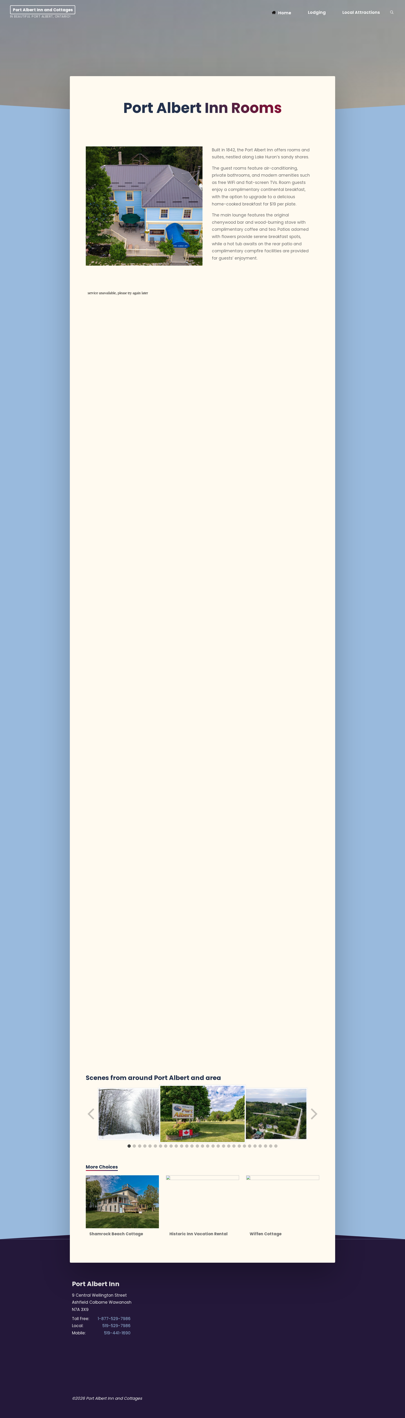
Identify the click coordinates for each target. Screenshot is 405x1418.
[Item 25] (255, 1146)
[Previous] (91, 1114)
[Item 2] (134, 1146)
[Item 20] (228, 1146)
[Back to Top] (387, 1411)
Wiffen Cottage (265, 1234)
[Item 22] (239, 1146)
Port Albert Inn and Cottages (43, 10)
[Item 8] (165, 1146)
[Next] (313, 1114)
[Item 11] (181, 1146)
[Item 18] (218, 1146)
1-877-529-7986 (114, 1318)
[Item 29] (276, 1146)
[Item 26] (260, 1146)
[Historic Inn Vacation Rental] (202, 1201)
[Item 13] (192, 1146)
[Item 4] (144, 1146)
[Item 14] (197, 1146)
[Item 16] (207, 1146)
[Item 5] (150, 1146)
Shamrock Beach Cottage (116, 1234)
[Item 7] (160, 1146)
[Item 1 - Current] (129, 1146)
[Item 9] (171, 1146)
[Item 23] (244, 1146)
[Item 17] (213, 1146)
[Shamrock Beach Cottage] (122, 1201)
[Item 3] (139, 1146)
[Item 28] (270, 1146)
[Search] (391, 12)
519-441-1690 (117, 1333)
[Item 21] (234, 1146)
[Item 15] (202, 1146)
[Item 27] (265, 1146)
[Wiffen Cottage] (282, 1201)
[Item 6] (155, 1146)
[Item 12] (186, 1146)
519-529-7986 (116, 1326)
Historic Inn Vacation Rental (198, 1234)
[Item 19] (223, 1146)
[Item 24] (249, 1146)
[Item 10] (176, 1146)
